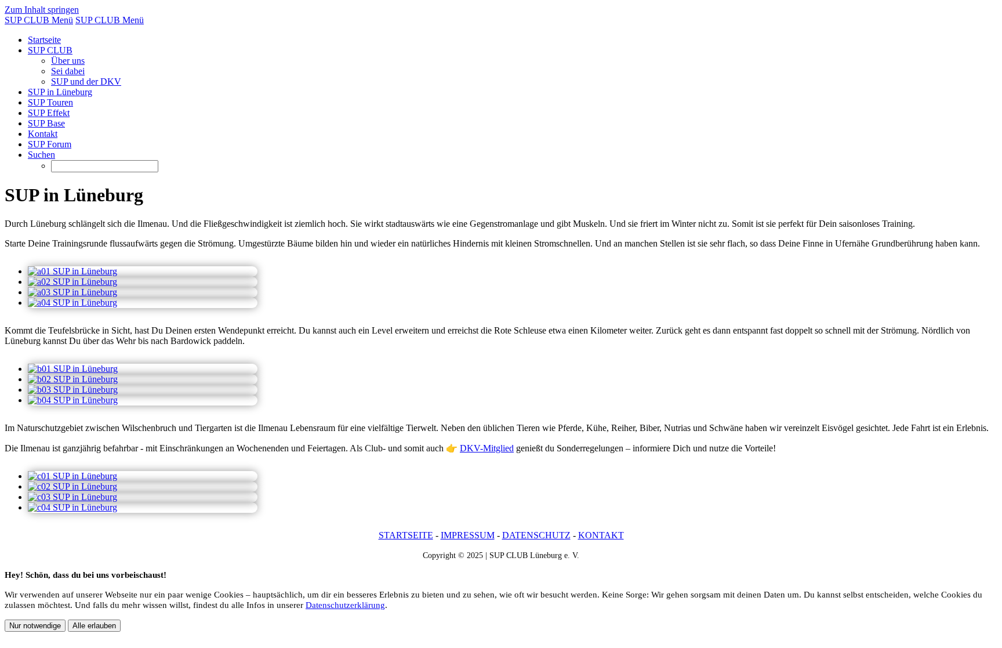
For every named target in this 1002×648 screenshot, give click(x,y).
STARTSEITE (406, 535)
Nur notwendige (35, 625)
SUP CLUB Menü (39, 20)
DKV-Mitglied (487, 448)
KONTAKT (601, 535)
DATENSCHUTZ (536, 535)
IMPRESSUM (468, 535)
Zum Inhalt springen (42, 10)
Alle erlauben (94, 625)
